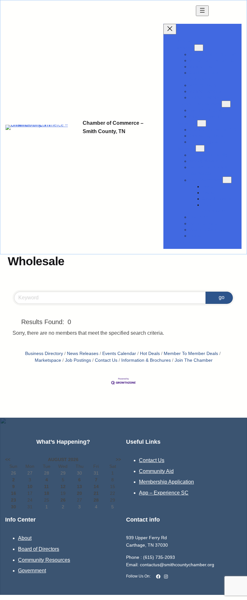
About (25, 538)
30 (13, 506)
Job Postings (78, 360)
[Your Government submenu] (227, 180)
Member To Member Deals (191, 353)
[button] (16, 322)
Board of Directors (38, 549)
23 (13, 500)
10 (29, 486)
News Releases (82, 353)
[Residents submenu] (200, 148)
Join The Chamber (194, 360)
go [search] (221, 297)
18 (46, 493)
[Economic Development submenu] (226, 104)
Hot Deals (150, 353)
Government (32, 570)
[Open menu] (202, 10)
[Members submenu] (198, 47)
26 (63, 500)
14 (96, 486)
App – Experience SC (163, 492)
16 (13, 493)
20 (79, 493)
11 (46, 486)
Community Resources (44, 560)
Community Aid (156, 471)
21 (96, 493)
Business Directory (44, 353)
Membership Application (166, 482)
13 (79, 486)
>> (118, 459)
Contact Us (106, 360)
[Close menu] (169, 29)
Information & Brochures (146, 360)
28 (96, 500)
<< (7, 459)
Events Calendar (119, 353)
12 (63, 486)
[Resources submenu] (201, 123)
